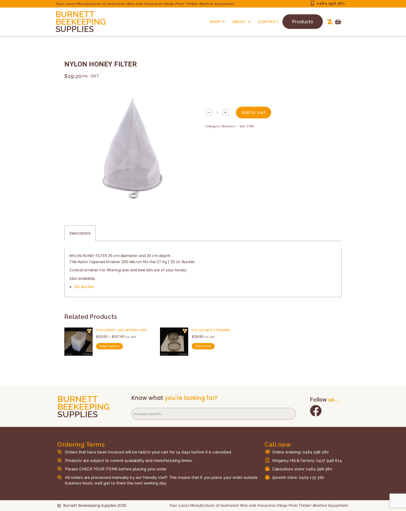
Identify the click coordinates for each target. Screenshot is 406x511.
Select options (109, 346)
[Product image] (78, 342)
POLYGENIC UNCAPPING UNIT (121, 330)
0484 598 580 (330, 3)
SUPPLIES (74, 29)
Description (80, 233)
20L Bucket (84, 286)
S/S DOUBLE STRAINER (211, 330)
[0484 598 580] (312, 3)
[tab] (80, 233)
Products (302, 21)
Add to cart (253, 112)
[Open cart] (338, 21)
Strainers (228, 126)
